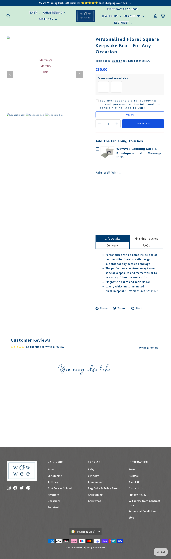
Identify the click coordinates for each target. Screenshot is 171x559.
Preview (130, 114)
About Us (134, 482)
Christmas (94, 500)
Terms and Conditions (142, 511)
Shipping (117, 60)
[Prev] (10, 74)
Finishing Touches (146, 238)
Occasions (133, 16)
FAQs (146, 245)
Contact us (136, 488)
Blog (131, 517)
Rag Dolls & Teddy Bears (103, 488)
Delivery (112, 245)
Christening (53, 12)
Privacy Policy (137, 494)
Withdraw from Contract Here (144, 503)
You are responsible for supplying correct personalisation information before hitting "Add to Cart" (130, 104)
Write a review (148, 347)
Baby (33, 12)
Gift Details (112, 238)
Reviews (134, 475)
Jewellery (110, 16)
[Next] (79, 74)
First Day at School (123, 9)
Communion (95, 482)
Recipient (122, 22)
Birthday (46, 19)
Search (133, 469)
